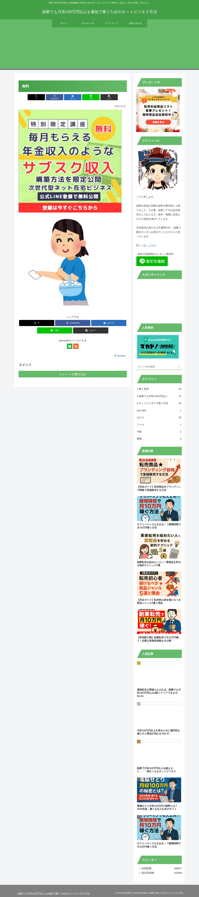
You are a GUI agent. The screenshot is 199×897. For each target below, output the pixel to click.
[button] (109, 97)
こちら (152, 245)
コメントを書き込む (73, 374)
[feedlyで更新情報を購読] (69, 346)
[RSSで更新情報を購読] (76, 346)
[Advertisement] (99, 50)
